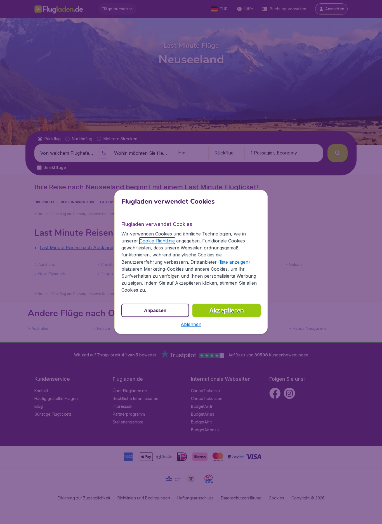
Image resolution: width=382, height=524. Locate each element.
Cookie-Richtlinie (157, 241)
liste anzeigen (234, 262)
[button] (191, 324)
